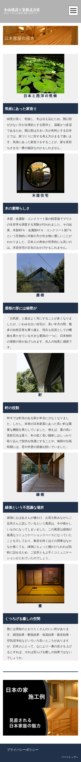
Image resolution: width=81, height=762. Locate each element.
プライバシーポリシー (22, 749)
